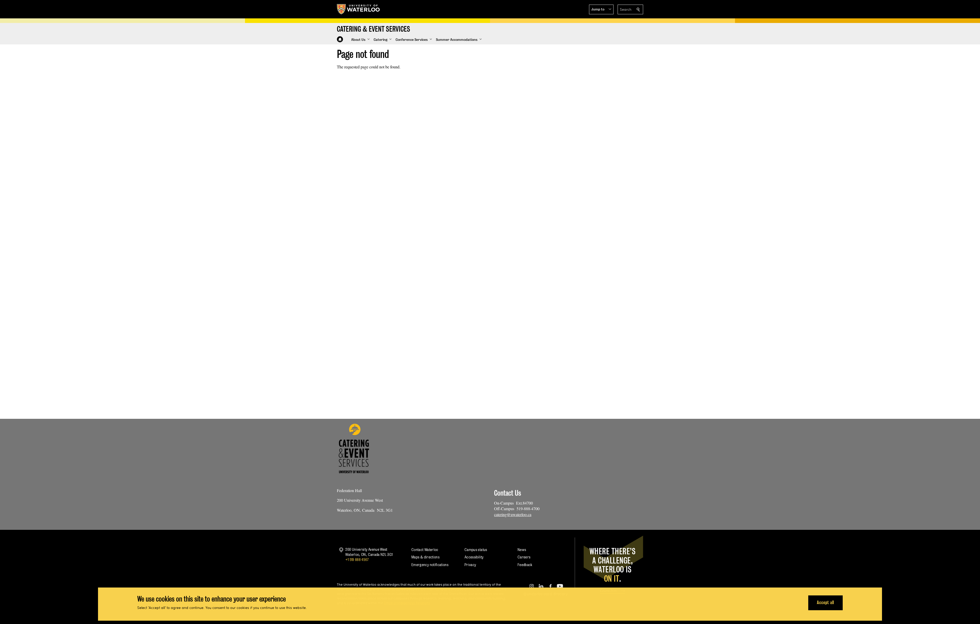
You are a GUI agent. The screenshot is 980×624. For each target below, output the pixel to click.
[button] (601, 9)
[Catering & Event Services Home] (340, 39)
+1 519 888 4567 (357, 559)
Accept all (825, 602)
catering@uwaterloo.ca (512, 514)
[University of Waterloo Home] (358, 9)
